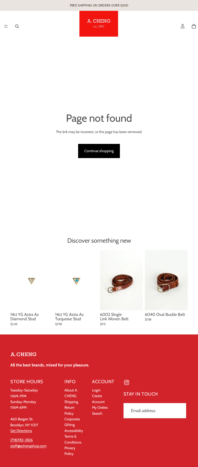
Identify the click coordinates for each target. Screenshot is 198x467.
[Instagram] (126, 382)
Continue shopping (99, 151)
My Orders (100, 407)
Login (96, 390)
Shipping (71, 401)
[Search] (17, 26)
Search (97, 413)
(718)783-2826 (21, 440)
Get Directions (21, 430)
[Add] (45, 302)
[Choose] (134, 302)
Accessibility (73, 430)
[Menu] (6, 26)
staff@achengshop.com (28, 446)
